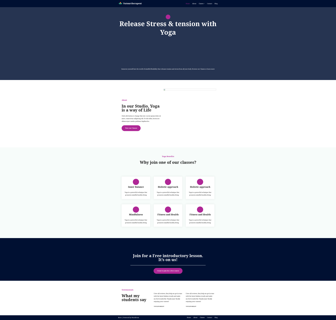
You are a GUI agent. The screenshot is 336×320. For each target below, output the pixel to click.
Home (188, 3)
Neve (120, 317)
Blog (216, 3)
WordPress (135, 317)
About (194, 3)
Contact (209, 3)
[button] (204, 3)
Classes (202, 317)
